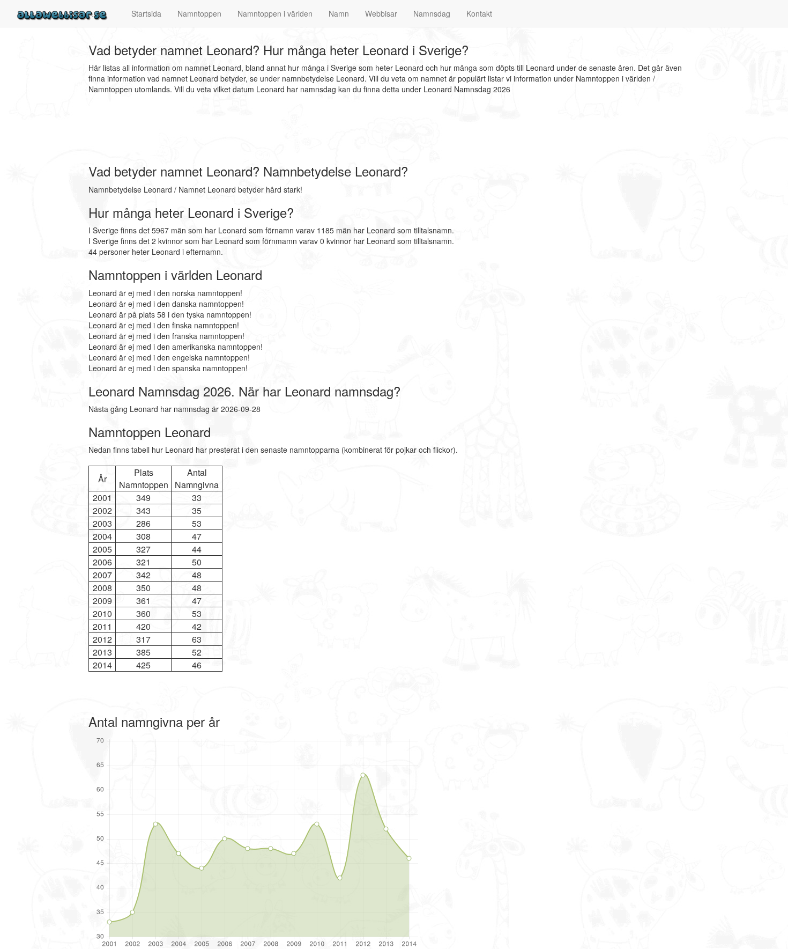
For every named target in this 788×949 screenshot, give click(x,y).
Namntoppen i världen (275, 13)
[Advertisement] (283, 129)
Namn (339, 13)
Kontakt (479, 13)
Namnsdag (431, 13)
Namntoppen (199, 13)
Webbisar (381, 13)
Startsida (146, 13)
